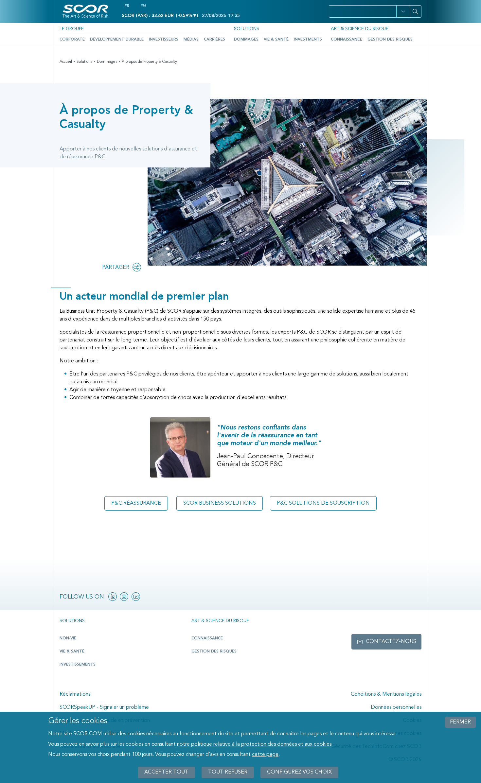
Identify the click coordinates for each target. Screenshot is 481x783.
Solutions (246, 28)
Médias (191, 40)
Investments (308, 40)
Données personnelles (396, 707)
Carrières (214, 40)
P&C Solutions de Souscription (323, 503)
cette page (265, 754)
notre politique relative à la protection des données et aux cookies (254, 744)
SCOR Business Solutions (219, 503)
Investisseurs (163, 40)
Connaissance (346, 40)
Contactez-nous (391, 641)
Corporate (72, 40)
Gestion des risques (390, 40)
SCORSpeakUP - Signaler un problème (104, 707)
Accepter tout (166, 772)
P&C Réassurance (136, 503)
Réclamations (75, 694)
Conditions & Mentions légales (386, 694)
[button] (403, 11)
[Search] (415, 11)
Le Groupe (72, 28)
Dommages (246, 40)
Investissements (78, 665)
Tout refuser (227, 772)
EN (143, 6)
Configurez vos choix (299, 772)
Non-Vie (68, 638)
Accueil (66, 62)
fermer (460, 722)
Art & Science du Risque (359, 28)
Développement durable (117, 40)
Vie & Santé (276, 40)
